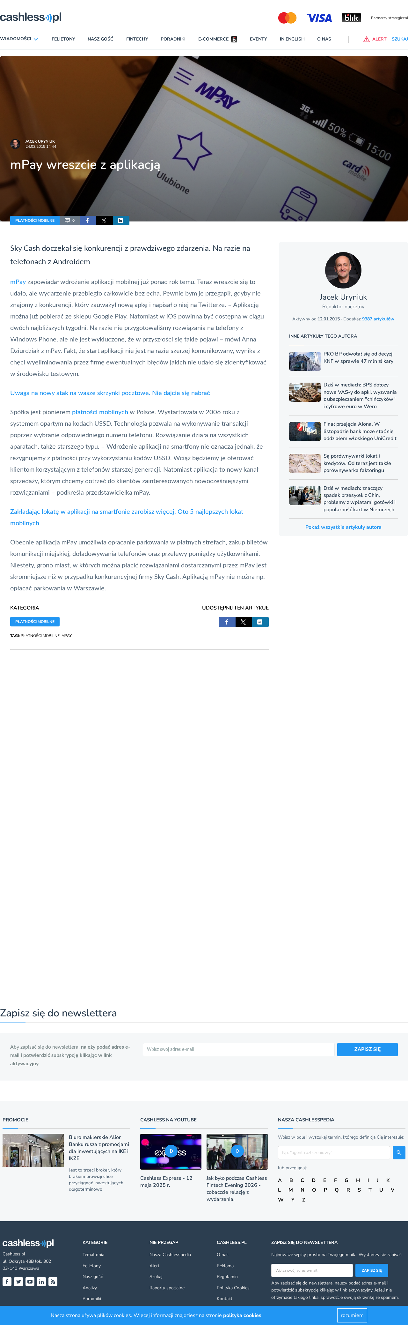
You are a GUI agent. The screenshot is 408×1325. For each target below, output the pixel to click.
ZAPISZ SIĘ (367, 1049)
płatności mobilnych (100, 412)
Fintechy (137, 39)
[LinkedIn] (41, 1281)
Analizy (90, 1288)
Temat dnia (93, 1255)
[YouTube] (30, 1281)
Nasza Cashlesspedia (170, 1255)
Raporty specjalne (167, 1288)
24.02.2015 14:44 (41, 146)
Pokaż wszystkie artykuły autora (343, 527)
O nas (324, 39)
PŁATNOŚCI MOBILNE (35, 220)
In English (292, 39)
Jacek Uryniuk (40, 141)
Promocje (15, 1120)
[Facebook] (7, 1281)
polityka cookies (242, 1315)
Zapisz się (372, 1270)
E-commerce (213, 39)
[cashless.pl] (30, 17)
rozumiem (352, 1315)
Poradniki (173, 39)
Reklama (225, 1266)
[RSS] (52, 1281)
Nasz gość (100, 39)
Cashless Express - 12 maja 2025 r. (166, 1182)
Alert (154, 1266)
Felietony (63, 39)
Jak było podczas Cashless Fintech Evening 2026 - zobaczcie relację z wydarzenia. (237, 1189)
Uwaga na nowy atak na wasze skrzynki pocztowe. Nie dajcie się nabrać (110, 393)
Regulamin (227, 1277)
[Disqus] (139, 729)
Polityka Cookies (233, 1288)
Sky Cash (25, 248)
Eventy (258, 39)
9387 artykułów (378, 319)
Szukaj (155, 1277)
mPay (18, 282)
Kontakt (224, 1299)
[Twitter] (18, 1281)
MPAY (67, 635)
